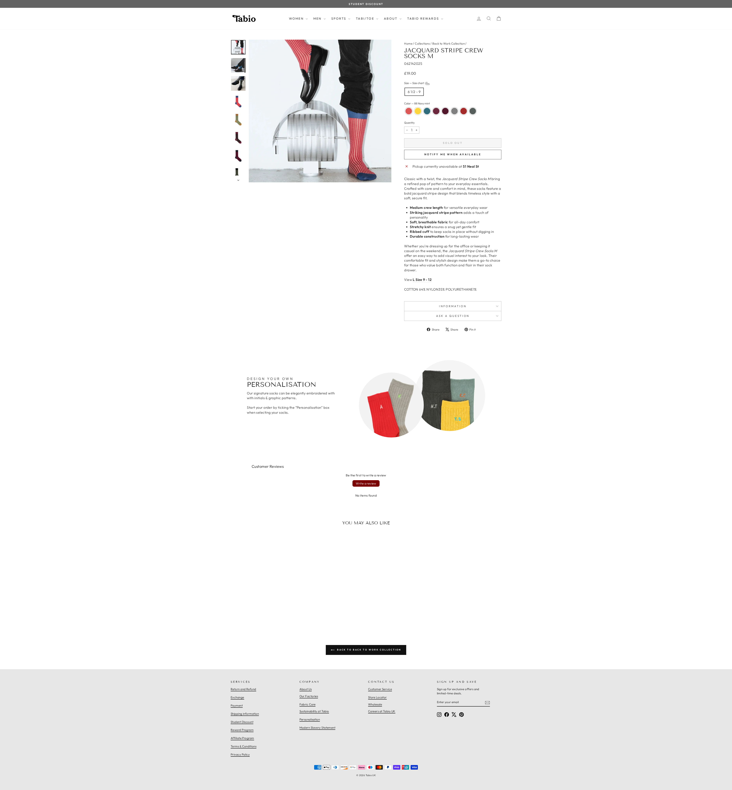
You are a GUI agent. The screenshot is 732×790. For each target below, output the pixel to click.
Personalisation (309, 719)
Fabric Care (307, 704)
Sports (339, 18)
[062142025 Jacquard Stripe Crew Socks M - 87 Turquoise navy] (256, 613)
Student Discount (242, 722)
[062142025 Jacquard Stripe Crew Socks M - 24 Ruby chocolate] (260, 613)
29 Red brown (463, 111)
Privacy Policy (240, 754)
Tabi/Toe (365, 18)
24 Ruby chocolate (436, 111)
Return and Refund (243, 689)
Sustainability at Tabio (314, 711)
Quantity (409, 122)
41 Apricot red (409, 111)
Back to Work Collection (448, 43)
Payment (237, 705)
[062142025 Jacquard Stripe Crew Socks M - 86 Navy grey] (277, 613)
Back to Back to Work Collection (368, 649)
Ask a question (452, 316)
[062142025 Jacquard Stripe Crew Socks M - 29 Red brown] (273, 613)
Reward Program (242, 730)
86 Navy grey (473, 111)
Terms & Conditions (243, 746)
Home (408, 43)
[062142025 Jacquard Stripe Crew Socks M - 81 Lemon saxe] (252, 613)
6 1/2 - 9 (414, 92)
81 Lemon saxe (418, 111)
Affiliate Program (242, 738)
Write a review (366, 483)
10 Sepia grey (454, 111)
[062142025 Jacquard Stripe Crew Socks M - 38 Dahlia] (265, 613)
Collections (422, 43)
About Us (305, 689)
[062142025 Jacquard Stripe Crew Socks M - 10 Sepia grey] (269, 613)
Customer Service (380, 689)
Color (417, 103)
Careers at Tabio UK (381, 711)
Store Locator (377, 697)
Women (297, 18)
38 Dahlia (445, 111)
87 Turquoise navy (427, 111)
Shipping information (245, 713)
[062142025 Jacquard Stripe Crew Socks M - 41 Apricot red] (248, 613)
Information (452, 306)
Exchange (237, 697)
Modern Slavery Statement (317, 727)
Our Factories (308, 696)
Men (318, 18)
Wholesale (375, 704)
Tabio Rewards (423, 18)
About (391, 18)
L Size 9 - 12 (422, 279)
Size (414, 83)
